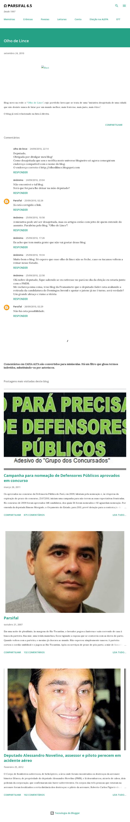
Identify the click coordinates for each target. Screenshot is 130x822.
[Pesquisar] (117, 6)
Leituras (61, 19)
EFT (118, 19)
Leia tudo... (119, 514)
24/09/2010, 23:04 (35, 180)
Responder (20, 172)
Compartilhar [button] (113, 124)
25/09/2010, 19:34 (35, 254)
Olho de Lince (35, 102)
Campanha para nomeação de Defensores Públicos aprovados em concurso (62, 478)
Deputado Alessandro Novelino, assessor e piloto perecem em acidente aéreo (62, 758)
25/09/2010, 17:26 (35, 237)
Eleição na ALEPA (99, 19)
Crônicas (28, 19)
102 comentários (34, 794)
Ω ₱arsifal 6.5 (18, 5)
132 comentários (34, 652)
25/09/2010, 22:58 (35, 275)
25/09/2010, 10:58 (35, 217)
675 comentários (34, 514)
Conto (78, 19)
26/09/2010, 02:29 (33, 306)
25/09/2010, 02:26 (33, 200)
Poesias (45, 19)
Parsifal (17, 200)
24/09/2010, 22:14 (39, 148)
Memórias (9, 19)
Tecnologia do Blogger (67, 813)
